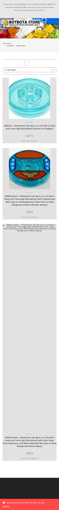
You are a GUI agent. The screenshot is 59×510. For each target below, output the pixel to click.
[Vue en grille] (26, 63)
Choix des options (29, 141)
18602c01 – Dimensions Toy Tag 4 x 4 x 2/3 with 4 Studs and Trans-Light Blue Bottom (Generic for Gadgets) (29, 127)
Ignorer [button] (6, 506)
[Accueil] (3, 45)
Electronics (21, 45)
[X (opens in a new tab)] (28, 13)
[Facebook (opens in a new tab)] (31, 13)
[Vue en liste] (32, 63)
